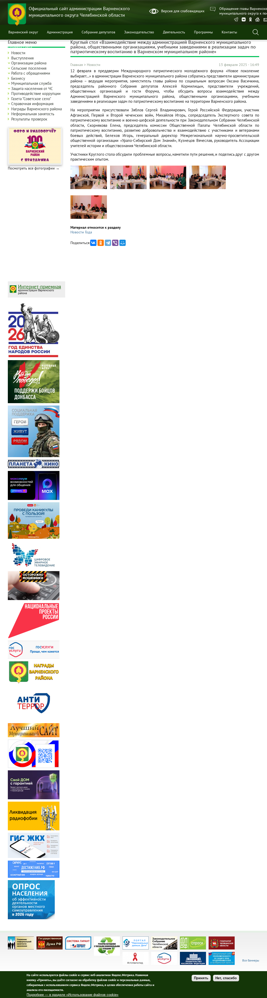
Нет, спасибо (226, 978)
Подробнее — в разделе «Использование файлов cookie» (72, 995)
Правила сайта (20, 47)
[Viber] (115, 243)
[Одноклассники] (101, 243)
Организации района (28, 63)
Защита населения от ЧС (32, 88)
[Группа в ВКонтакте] (244, 19)
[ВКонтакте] (93, 243)
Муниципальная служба (31, 83)
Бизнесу (18, 78)
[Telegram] (236, 19)
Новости (93, 64)
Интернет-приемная (39, 286)
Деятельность (174, 32)
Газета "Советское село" (31, 98)
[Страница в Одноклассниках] (250, 19)
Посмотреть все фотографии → (33, 168)
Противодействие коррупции (35, 93)
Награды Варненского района (36, 108)
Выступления (22, 58)
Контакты (229, 32)
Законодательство (139, 32)
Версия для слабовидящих (182, 11)
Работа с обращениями (30, 73)
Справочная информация (32, 103)
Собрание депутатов (98, 32)
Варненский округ (23, 32)
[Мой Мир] (122, 243)
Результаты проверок (29, 119)
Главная (76, 64)
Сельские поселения (28, 68)
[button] (88, 187)
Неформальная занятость (32, 113)
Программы (203, 32)
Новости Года (81, 232)
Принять (201, 978)
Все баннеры (250, 960)
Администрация (60, 32)
